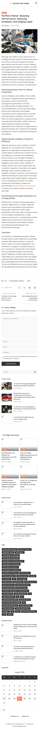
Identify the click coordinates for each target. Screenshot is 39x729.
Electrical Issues (8, 585)
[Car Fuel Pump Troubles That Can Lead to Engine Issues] (7, 419)
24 (4, 698)
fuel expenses (7, 593)
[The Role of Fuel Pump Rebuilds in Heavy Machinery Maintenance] (7, 649)
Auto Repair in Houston (10, 567)
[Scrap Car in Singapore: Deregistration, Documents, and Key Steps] (29, 471)
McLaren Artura (25, 599)
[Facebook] (19, 288)
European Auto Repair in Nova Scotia (14, 588)
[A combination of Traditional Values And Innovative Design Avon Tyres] (7, 659)
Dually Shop (7, 582)
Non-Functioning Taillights (11, 602)
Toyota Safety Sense (22, 608)
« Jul (3, 710)
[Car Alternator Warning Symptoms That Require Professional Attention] (7, 409)
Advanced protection (9, 549)
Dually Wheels (18, 582)
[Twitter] (24, 288)
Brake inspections (9, 576)
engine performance (22, 585)
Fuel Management (20, 593)
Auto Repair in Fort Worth (11, 564)
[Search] (36, 3)
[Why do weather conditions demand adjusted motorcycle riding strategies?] (10, 471)
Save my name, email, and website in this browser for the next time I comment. (20, 357)
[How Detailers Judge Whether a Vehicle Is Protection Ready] (7, 505)
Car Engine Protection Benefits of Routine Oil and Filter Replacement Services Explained (24, 524)
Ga (30, 593)
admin (7, 25)
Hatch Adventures (8, 596)
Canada (32, 576)
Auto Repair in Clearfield (11, 558)
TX (12, 611)
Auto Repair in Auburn (17, 281)
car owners (6, 579)
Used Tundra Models (29, 611)
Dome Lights (22, 579)
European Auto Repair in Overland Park (15, 590)
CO (14, 579)
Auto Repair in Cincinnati (11, 555)
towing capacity (8, 608)
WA (29, 281)
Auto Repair (19, 552)
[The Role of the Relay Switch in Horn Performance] (7, 638)
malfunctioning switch (10, 599)
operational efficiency (10, 605)
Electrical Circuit (30, 582)
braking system (22, 576)
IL (17, 596)
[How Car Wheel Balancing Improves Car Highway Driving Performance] (29, 444)
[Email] (35, 288)
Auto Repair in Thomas (10, 573)
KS (22, 596)
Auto (4, 12)
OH (24, 602)
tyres (17, 611)
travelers (6, 611)
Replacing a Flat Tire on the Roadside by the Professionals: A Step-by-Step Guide (25, 626)
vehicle (10, 614)
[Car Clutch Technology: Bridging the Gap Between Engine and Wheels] (7, 386)
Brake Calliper (24, 573)
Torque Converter (25, 605)
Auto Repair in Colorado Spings (13, 561)
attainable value (8, 552)
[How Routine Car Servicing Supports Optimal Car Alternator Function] (7, 515)
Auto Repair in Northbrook (11, 570)
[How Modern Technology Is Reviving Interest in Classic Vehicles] (7, 536)
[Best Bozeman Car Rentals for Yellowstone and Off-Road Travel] (10, 444)
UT (4, 614)
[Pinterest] (30, 288)
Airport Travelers (24, 549)
